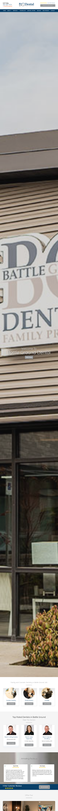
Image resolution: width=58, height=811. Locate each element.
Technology (23, 10)
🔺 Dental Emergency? (7, 6)
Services (15, 10)
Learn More (29, 357)
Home (4, 10)
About (9, 10)
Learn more (11, 743)
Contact (53, 10)
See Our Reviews (44, 787)
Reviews (39, 10)
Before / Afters (31, 10)
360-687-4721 (7, 5)
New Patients (46, 10)
